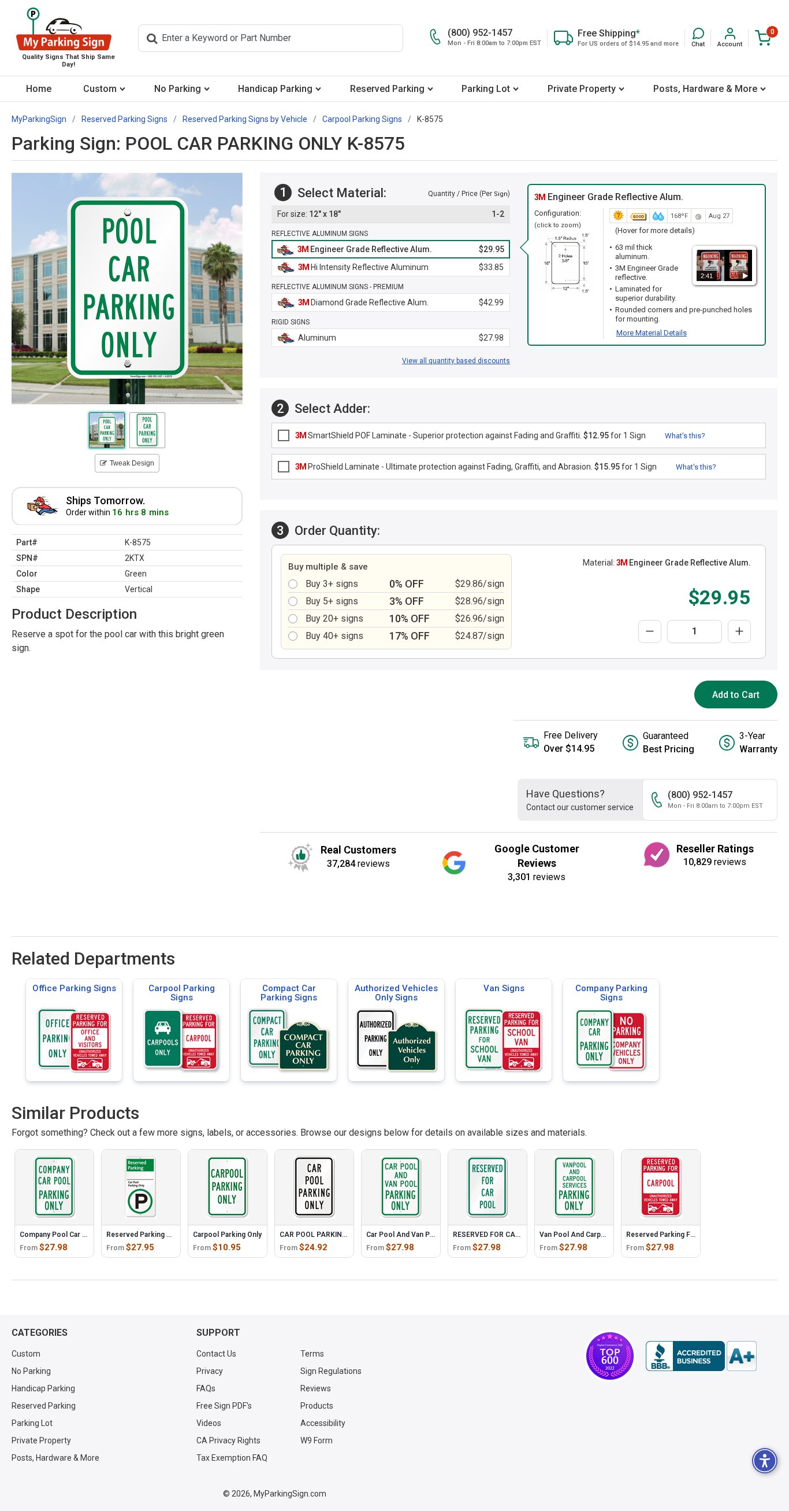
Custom (100, 88)
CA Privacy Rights (228, 1440)
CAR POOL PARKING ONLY (323, 1235)
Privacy (209, 1371)
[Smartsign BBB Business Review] (701, 1356)
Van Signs (503, 988)
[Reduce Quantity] (649, 631)
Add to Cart (736, 694)
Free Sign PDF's (224, 1405)
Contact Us (216, 1353)
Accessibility (322, 1423)
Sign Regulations (331, 1371)
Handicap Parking (275, 88)
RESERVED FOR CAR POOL (497, 1235)
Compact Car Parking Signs (288, 993)
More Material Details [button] (651, 332)
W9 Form (316, 1440)
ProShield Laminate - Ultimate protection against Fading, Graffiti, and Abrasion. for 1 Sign (476, 466)
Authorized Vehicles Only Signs (396, 993)
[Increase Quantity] (739, 631)
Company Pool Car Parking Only (71, 1235)
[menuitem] (39, 88)
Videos (208, 1423)
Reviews (315, 1388)
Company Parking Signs (611, 993)
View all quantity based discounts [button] (456, 361)
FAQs (205, 1388)
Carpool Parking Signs (181, 993)
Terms (312, 1353)
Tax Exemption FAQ (231, 1457)
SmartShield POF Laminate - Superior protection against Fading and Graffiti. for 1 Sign (470, 435)
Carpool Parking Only (227, 1235)
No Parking (177, 88)
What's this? (685, 435)
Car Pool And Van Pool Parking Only (424, 1235)
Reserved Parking (387, 88)
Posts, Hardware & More (705, 88)
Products (316, 1405)
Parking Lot (486, 88)
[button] (698, 38)
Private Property (582, 88)
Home (38, 88)
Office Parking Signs (74, 988)
